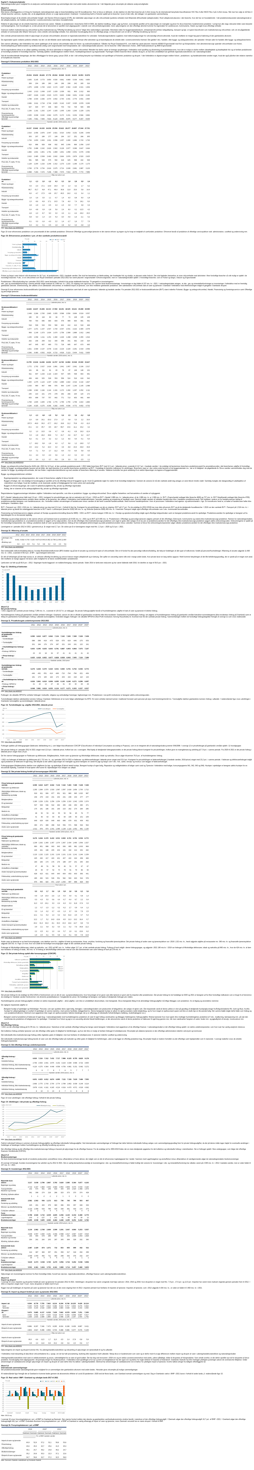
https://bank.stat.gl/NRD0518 (14, 547)
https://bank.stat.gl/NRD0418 (14, 462)
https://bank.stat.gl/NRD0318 (14, 228)
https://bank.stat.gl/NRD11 (13, 1139)
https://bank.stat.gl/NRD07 (13, 691)
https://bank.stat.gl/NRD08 (13, 1094)
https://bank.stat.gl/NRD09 (13, 1270)
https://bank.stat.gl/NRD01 (13, 1346)
